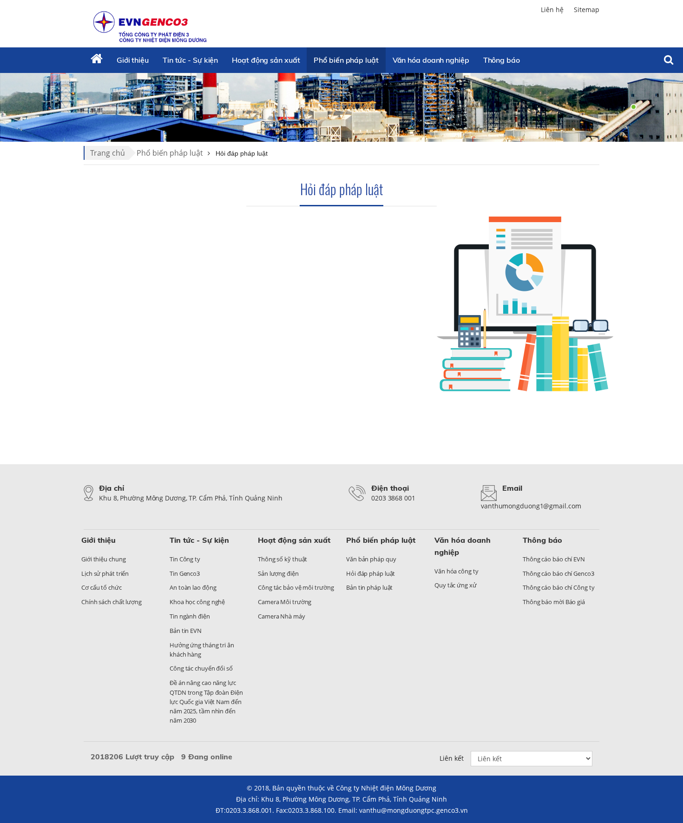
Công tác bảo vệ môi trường (296, 587)
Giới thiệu (133, 60)
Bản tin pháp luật (369, 587)
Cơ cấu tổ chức (101, 587)
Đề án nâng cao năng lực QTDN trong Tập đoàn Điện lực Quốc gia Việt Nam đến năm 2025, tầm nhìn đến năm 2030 (206, 701)
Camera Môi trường (284, 602)
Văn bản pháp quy (371, 559)
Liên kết (452, 758)
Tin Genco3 (185, 573)
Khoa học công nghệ (197, 602)
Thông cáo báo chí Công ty (559, 587)
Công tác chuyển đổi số (201, 668)
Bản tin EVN (186, 630)
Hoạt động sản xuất (266, 60)
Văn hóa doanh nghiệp (431, 60)
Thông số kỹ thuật (282, 559)
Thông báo (501, 60)
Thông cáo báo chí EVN (554, 559)
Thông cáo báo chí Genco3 (558, 573)
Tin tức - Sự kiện (190, 60)
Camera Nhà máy (281, 616)
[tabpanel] (341, 107)
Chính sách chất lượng (111, 602)
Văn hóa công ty (456, 571)
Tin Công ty (185, 559)
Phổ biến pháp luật (346, 60)
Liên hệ (552, 9)
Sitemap (586, 9)
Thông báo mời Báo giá (554, 602)
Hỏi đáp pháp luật (341, 188)
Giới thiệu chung (103, 559)
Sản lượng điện (278, 573)
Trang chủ (107, 153)
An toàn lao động (193, 587)
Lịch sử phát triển (105, 573)
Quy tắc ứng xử (455, 585)
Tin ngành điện (190, 616)
